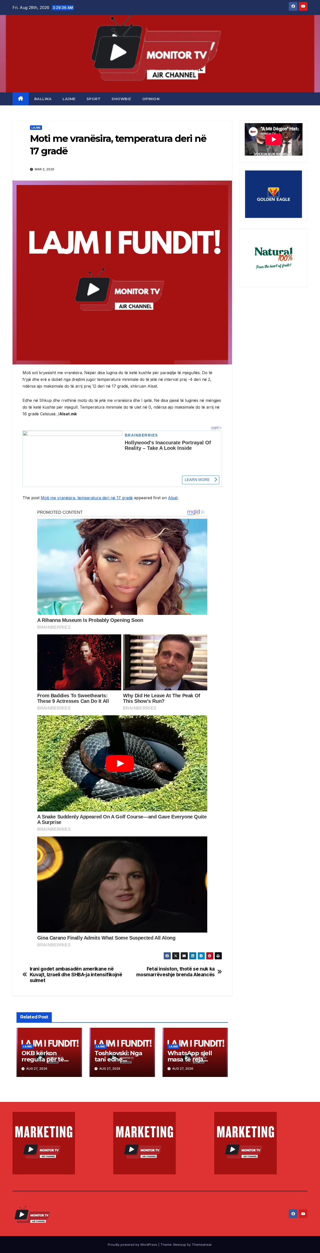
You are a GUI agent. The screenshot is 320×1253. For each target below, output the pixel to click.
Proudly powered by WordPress (133, 1245)
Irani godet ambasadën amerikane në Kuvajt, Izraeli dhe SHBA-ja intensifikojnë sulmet (76, 974)
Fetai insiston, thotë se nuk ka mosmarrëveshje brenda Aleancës (175, 972)
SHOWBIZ (121, 99)
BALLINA (43, 99)
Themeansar (202, 1245)
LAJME (69, 99)
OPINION (151, 99)
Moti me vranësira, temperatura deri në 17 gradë (87, 497)
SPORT (93, 99)
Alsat (173, 497)
